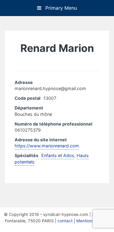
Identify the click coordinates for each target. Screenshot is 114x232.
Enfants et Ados (57, 155)
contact (65, 220)
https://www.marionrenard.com (47, 145)
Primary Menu (60, 8)
